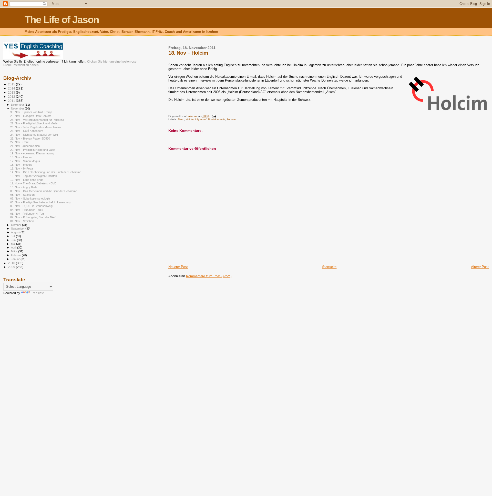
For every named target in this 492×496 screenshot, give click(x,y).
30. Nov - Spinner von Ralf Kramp (31, 112)
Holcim (189, 119)
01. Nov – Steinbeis (22, 221)
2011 (12, 100)
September (18, 228)
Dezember (18, 104)
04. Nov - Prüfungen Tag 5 (26, 209)
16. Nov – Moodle (21, 164)
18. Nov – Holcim (21, 157)
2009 (12, 267)
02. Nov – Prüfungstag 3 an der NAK (33, 217)
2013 (12, 92)
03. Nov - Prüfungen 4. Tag (27, 213)
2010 (12, 263)
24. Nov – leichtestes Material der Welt (34, 134)
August (15, 232)
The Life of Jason (62, 19)
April (14, 247)
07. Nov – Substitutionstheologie (30, 198)
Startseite (329, 267)
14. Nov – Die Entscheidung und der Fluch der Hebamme (45, 172)
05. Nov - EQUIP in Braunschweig (31, 205)
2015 (12, 84)
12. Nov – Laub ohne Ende (26, 179)
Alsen (181, 119)
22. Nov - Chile (19, 142)
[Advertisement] (23, 380)
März (14, 251)
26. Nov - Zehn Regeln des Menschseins (35, 127)
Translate (37, 293)
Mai (13, 243)
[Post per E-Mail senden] (213, 116)
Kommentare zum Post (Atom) (208, 276)
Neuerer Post (178, 267)
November (18, 108)
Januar (15, 259)
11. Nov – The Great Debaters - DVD (33, 183)
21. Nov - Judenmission (25, 145)
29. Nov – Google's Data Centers (31, 115)
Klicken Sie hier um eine (104, 61)
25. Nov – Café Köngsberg (26, 130)
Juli (13, 236)
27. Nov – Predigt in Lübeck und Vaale (33, 123)
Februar (16, 255)
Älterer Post (480, 267)
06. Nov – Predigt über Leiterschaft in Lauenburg (40, 202)
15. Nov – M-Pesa (21, 168)
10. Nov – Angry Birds (23, 187)
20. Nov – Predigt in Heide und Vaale (32, 149)
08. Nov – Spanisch (22, 194)
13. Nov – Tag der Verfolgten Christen (33, 175)
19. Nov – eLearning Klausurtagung (32, 153)
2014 (12, 88)
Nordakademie (216, 119)
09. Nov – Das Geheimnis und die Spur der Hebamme (43, 191)
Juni (14, 240)
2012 (12, 96)
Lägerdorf (201, 119)
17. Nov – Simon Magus (25, 161)
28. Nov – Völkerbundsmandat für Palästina (37, 119)
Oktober (16, 224)
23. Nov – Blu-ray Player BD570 (30, 138)
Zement (231, 119)
